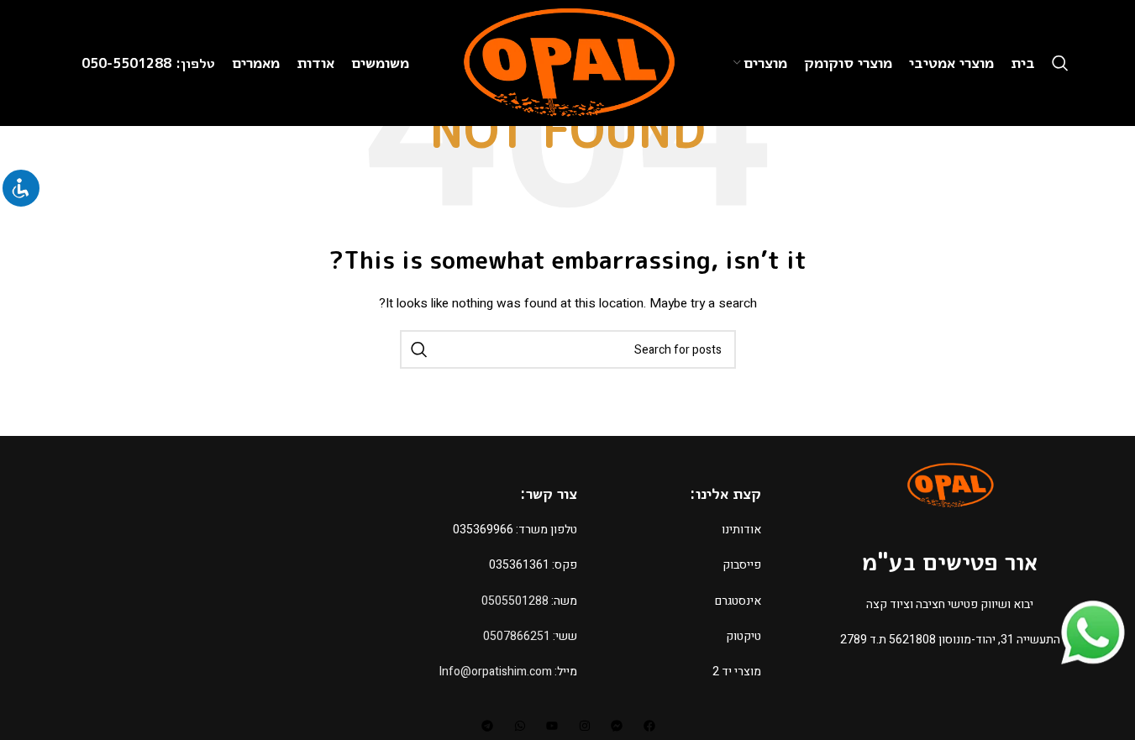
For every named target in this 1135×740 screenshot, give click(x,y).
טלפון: (195, 63)
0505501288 (515, 601)
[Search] (1060, 63)
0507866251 (516, 636)
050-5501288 (128, 63)
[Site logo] (567, 62)
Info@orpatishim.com (495, 671)
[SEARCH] (419, 349)
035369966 (483, 529)
